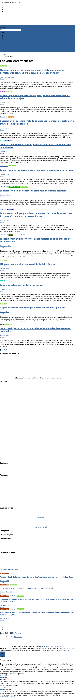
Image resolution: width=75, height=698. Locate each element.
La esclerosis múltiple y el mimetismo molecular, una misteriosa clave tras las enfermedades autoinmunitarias (36, 215)
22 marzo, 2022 (5, 195)
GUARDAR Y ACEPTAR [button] (7, 697)
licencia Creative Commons (53, 647)
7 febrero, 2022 (5, 220)
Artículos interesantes (9, 570)
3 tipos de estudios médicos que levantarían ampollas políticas (32, 307)
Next (5, 350)
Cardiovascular (4, 166)
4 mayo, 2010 (4, 335)
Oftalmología (16, 235)
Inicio (6, 36)
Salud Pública (3, 66)
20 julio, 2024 (4, 581)
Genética (2, 140)
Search (2, 28)
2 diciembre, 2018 (6, 289)
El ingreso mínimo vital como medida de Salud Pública (27, 264)
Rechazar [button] (59, 651)
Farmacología (3, 117)
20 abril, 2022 (4, 174)
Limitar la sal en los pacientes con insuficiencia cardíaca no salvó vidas (36, 170)
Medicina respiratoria (14, 187)
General (11, 235)
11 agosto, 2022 (5, 103)
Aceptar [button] (53, 651)
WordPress (18, 637)
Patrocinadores (12, 47)
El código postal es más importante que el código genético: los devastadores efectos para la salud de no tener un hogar (32, 71)
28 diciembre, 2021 (6, 592)
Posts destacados (9, 51)
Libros (6, 43)
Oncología (24, 235)
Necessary (5, 678)
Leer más (66, 651)
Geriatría (2, 91)
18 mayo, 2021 (5, 605)
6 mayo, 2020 (4, 619)
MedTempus (6, 15)
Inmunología (8, 140)
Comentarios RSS (41, 527)
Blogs (6, 41)
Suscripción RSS (41, 518)
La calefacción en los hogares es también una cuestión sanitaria (33, 190)
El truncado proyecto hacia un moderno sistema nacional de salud (27, 588)
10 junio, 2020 (4, 269)
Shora (2, 79)
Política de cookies (13, 49)
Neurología (11, 117)
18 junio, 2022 (4, 128)
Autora (6, 37)
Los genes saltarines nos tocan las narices (22, 285)
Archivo (6, 39)
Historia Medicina (4, 573)
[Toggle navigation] (0, 26)
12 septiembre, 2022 (7, 77)
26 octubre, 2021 (5, 246)
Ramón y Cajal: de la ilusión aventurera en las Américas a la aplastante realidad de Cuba (36, 577)
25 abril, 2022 (4, 152)
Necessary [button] (3, 676)
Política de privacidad (7, 635)
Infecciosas (3, 209)
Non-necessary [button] (5, 687)
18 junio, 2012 (4, 312)
